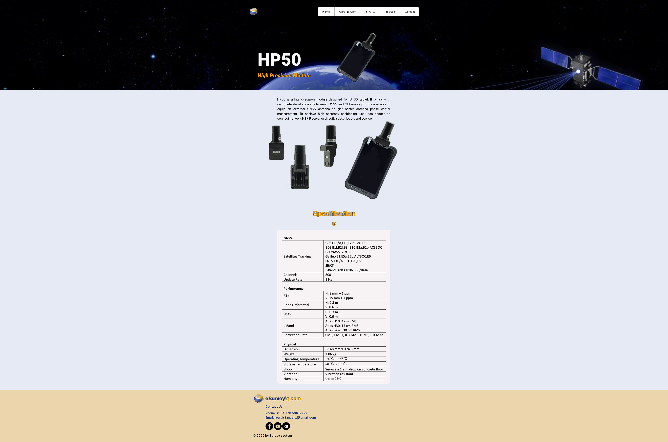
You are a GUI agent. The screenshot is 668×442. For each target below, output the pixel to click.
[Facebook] (269, 426)
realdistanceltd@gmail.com (295, 417)
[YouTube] (278, 426)
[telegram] (286, 426)
